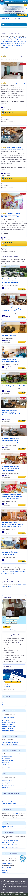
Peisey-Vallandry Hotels (8, 704)
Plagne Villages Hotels (8, 730)
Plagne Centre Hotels (7, 724)
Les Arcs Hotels (6, 703)
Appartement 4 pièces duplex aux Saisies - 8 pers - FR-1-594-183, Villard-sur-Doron (10, 468)
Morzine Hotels (6, 787)
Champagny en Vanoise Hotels (10, 742)
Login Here (7, 686)
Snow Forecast (10, 571)
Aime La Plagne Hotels (8, 717)
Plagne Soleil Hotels (7, 728)
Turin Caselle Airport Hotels (9, 803)
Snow (9, 18)
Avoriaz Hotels (6, 782)
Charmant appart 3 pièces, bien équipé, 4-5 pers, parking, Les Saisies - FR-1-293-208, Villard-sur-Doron (12, 524)
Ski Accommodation (9, 842)
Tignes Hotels (5, 764)
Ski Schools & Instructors (10, 844)
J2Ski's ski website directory (10, 840)
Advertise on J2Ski (7, 863)
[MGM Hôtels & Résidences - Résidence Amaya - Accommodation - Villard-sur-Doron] (12, 134)
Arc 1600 (8, 38)
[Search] (25, 5)
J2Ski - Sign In (23, 15)
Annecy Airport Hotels (7, 800)
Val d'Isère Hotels (6, 768)
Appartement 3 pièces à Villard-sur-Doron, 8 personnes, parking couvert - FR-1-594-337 (11, 308)
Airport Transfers (5, 573)
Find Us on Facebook (9, 826)
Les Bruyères (20, 41)
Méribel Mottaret (9, 43)
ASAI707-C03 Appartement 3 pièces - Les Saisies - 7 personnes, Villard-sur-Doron (10, 412)
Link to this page (6, 867)
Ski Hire (14, 18)
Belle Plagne (4, 40)
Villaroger (5, 47)
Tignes (9, 586)
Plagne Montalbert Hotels (9, 726)
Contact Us (5, 872)
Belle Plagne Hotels (7, 719)
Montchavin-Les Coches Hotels (10, 744)
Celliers (22, 40)
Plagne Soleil (10, 45)
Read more (4, 99)
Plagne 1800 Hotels (7, 721)
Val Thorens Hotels (7, 766)
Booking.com (14, 813)
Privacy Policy (5, 870)
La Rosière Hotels (6, 758)
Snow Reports (14, 1)
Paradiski (19, 584)
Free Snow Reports (13, 681)
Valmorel (20, 45)
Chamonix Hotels (6, 784)
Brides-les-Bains (15, 40)
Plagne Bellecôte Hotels (8, 722)
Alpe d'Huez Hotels (7, 780)
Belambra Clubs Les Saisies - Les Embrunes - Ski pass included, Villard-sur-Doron (10, 280)
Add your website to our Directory (10, 847)
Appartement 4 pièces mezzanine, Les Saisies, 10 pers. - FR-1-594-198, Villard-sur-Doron (12, 552)
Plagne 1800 (18, 43)
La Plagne (4, 18)
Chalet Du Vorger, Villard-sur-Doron (12, 386)
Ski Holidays (17, 571)
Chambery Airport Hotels (8, 802)
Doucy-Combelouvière (6, 41)
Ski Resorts (7, 1)
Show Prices (21, 289)
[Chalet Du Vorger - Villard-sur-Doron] (14, 378)
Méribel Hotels (6, 762)
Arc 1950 (18, 38)
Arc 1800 (13, 38)
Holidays (25, 18)
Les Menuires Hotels (7, 760)
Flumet (14, 41)
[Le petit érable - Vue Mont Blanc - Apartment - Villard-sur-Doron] (14, 351)
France (7, 15)
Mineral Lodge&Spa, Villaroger (15, 83)
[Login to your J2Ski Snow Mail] (14, 674)
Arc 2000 (23, 38)
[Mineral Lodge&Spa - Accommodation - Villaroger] (12, 70)
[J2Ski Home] (4, 4)
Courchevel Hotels (7, 756)
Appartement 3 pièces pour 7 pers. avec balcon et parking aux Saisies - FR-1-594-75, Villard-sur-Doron (12, 496)
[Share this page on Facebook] (25, 9)
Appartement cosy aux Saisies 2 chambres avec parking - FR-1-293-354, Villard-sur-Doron (11, 440)
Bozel (9, 40)
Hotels (2, 15)
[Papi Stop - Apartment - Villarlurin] (14, 327)
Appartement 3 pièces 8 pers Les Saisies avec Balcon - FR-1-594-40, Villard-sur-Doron (10, 215)
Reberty (16, 45)
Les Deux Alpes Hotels (8, 785)
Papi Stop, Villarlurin (8, 335)
